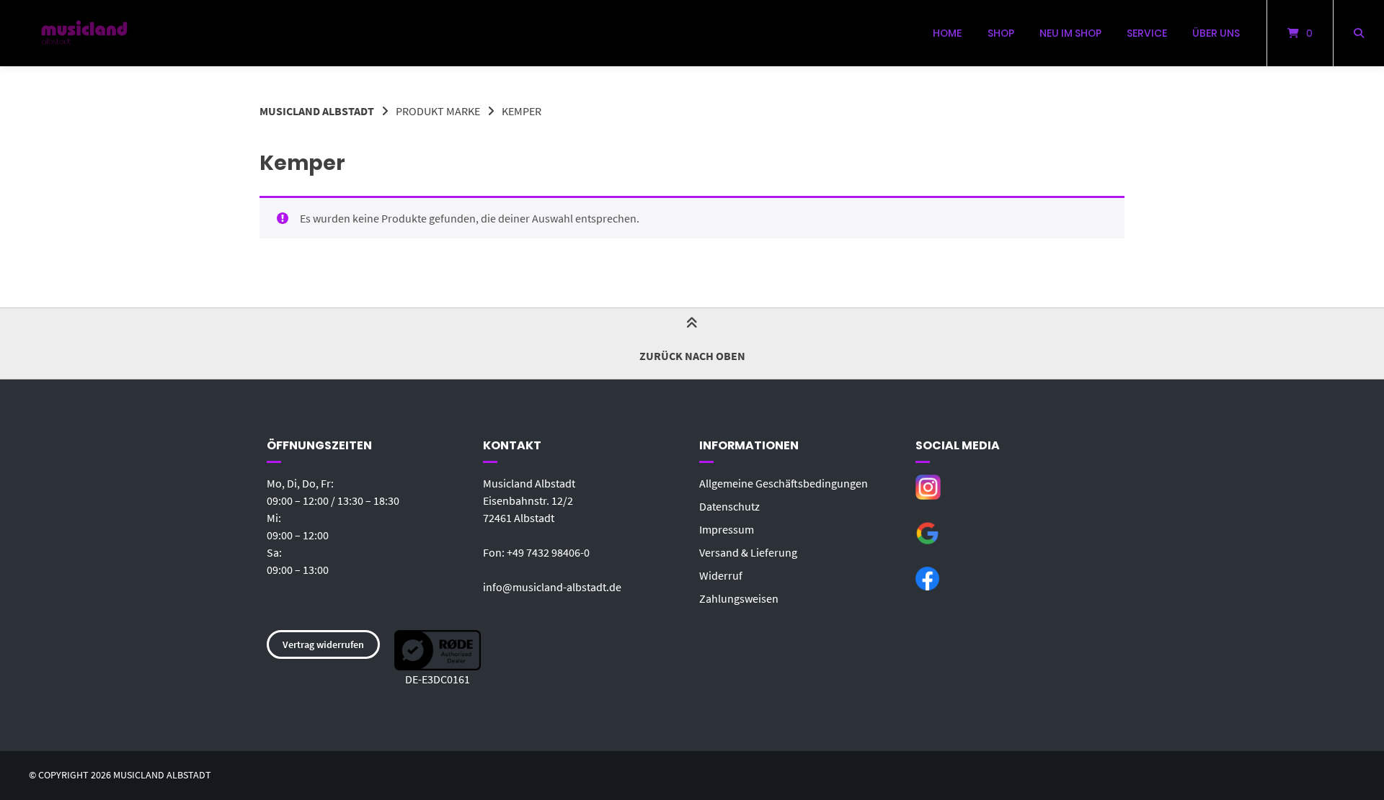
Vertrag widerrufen (323, 644)
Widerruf (720, 575)
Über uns (1216, 33)
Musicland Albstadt (317, 111)
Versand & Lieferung (748, 552)
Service (1147, 33)
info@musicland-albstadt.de (552, 587)
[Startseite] (84, 33)
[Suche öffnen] (1359, 33)
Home (947, 33)
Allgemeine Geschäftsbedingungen (783, 483)
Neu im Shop (1070, 33)
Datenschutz (729, 506)
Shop (1001, 33)
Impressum (726, 529)
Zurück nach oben (692, 356)
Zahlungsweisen (738, 598)
